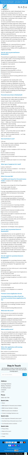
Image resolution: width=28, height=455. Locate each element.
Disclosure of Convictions (7, 70)
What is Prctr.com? (6, 431)
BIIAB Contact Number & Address (10, 408)
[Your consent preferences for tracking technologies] (25, 453)
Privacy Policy (5, 428)
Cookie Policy (5, 434)
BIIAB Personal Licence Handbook (10, 410)
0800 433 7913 (5, 397)
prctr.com (21, 450)
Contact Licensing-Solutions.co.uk (10, 413)
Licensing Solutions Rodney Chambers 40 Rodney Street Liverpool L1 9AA (6, 387)
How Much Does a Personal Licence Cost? (12, 421)
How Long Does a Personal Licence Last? (11, 418)
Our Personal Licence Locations (9, 423)
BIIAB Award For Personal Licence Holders (11, 405)
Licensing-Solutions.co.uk (16, 448)
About (3, 403)
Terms (3, 436)
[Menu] (26, 7)
